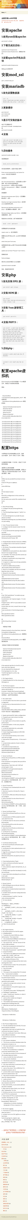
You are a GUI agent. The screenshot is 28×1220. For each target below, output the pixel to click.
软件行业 (5, 1208)
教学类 (4, 1182)
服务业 (4, 1187)
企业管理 (5, 1163)
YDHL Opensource (6, 1147)
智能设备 (5, 1184)
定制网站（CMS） (6, 1142)
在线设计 (5, 1167)
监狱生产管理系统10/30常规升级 (13, 1130)
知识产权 (4, 1154)
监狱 (4, 1194)
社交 (4, 1196)
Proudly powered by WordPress (9, 1217)
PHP (10, 22)
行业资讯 (4, 1156)
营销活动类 (6, 1203)
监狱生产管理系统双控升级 (16, 1132)
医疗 (4, 1165)
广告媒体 (5, 1172)
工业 (4, 1170)
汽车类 (4, 1189)
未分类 (3, 1151)
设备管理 (5, 1206)
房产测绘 (5, 1175)
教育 (4, 1179)
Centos (7, 22)
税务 (4, 1198)
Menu (3, 12)
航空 (4, 1201)
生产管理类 (6, 1191)
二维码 (4, 1160)
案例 (3, 1158)
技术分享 (4, 1144)
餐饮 (4, 1210)
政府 (4, 1177)
